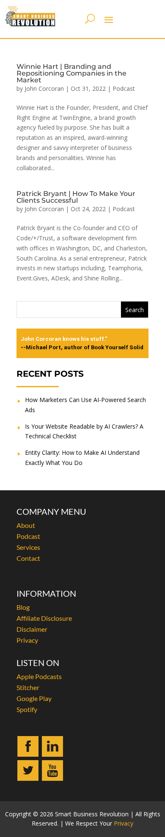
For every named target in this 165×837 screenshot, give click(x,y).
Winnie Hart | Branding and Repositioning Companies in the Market (71, 73)
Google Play (34, 698)
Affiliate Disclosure (44, 618)
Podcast (124, 88)
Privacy (27, 640)
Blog (23, 607)
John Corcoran (44, 88)
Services (28, 547)
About (25, 525)
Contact (28, 558)
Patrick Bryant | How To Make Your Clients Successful (75, 197)
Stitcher (27, 687)
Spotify (26, 709)
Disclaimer (31, 629)
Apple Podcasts (39, 676)
